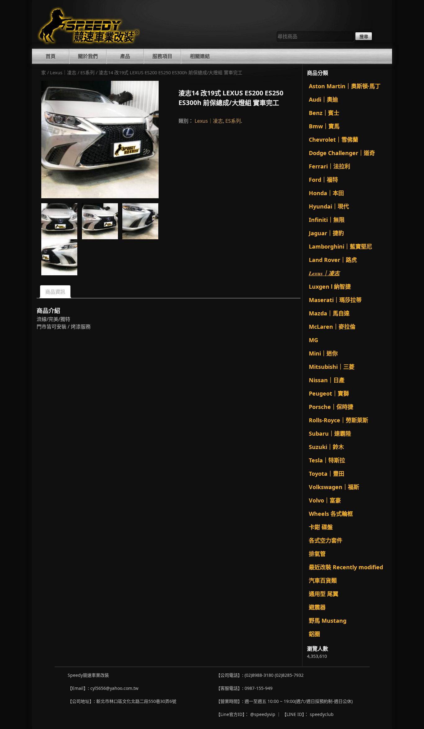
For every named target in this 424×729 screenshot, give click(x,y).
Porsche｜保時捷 (331, 406)
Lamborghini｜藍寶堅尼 (340, 246)
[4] (59, 257)
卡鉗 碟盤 (321, 527)
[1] (59, 221)
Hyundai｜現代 (329, 206)
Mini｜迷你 (323, 353)
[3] (140, 221)
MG (313, 340)
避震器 (317, 607)
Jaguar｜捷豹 (326, 233)
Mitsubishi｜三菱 (331, 366)
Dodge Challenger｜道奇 (342, 153)
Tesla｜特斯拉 (327, 460)
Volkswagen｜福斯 (334, 487)
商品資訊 (55, 291)
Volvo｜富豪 (325, 500)
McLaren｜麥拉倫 (332, 326)
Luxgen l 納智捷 (330, 286)
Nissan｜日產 (327, 380)
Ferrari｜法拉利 (329, 166)
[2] (100, 139)
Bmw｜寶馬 (324, 126)
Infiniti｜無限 (327, 219)
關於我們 (88, 56)
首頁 (51, 56)
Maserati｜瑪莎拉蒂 (335, 300)
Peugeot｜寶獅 (329, 393)
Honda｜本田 (326, 193)
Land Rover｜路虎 (333, 260)
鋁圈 (314, 634)
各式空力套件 (325, 540)
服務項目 (162, 56)
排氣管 (317, 553)
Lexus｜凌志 (63, 72)
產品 (125, 56)
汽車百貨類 (323, 580)
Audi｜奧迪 (323, 99)
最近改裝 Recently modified (346, 567)
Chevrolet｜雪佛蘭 (333, 139)
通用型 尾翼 (323, 594)
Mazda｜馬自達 (329, 313)
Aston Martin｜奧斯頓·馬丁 (345, 86)
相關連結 (200, 56)
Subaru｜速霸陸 (330, 433)
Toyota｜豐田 (326, 473)
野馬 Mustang (327, 620)
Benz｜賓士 (324, 113)
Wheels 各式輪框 (331, 513)
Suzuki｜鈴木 (326, 447)
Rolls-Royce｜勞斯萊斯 (338, 420)
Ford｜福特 (323, 179)
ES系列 (87, 72)
